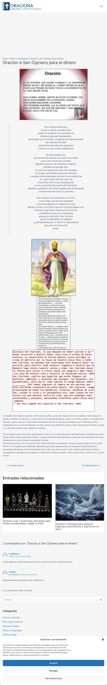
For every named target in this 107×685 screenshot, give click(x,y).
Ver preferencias (53, 678)
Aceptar (53, 663)
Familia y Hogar (10, 635)
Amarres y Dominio (11, 617)
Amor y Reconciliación (13, 622)
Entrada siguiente (91, 465)
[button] (102, 639)
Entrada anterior (15, 465)
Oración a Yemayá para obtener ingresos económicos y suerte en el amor (77, 526)
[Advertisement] (53, 33)
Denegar (53, 670)
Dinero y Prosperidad (12, 630)
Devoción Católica (11, 626)
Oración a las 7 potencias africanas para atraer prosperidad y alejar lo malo (27, 522)
